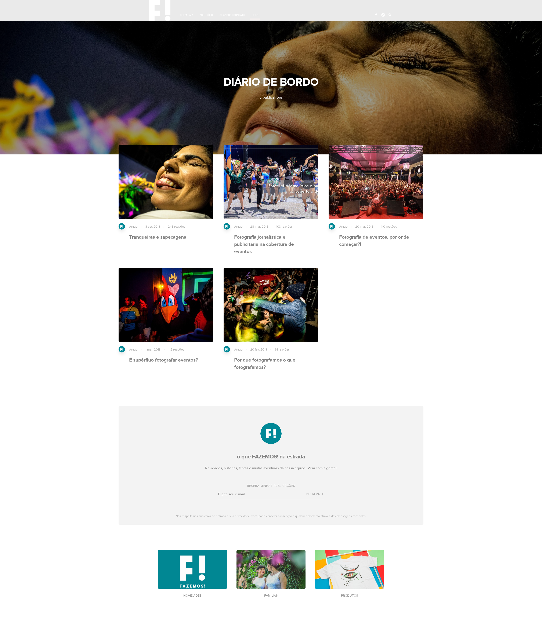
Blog (255, 15)
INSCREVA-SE (315, 494)
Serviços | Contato (232, 15)
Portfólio (206, 15)
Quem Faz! (186, 15)
